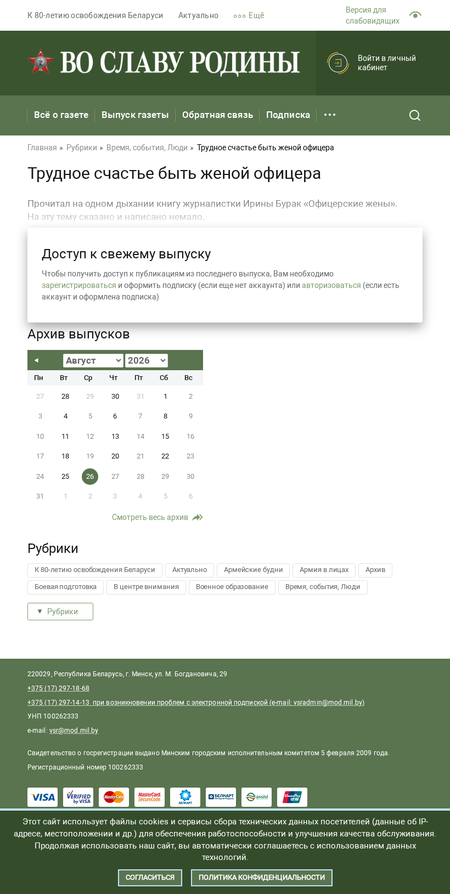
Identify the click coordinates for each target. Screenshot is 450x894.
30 (115, 396)
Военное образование (232, 586)
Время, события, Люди (323, 586)
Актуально (198, 15)
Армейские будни (253, 569)
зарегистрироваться (79, 285)
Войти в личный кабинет (387, 63)
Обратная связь (217, 114)
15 (165, 436)
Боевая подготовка (66, 586)
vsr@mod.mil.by (73, 730)
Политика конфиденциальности (262, 877)
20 (115, 456)
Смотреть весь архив (150, 517)
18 (65, 456)
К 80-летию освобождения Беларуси (95, 15)
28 (65, 396)
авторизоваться (331, 285)
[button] (256, 15)
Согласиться (150, 877)
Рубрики (62, 611)
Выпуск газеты (135, 114)
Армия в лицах (324, 569)
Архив (375, 569)
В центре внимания (146, 586)
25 (65, 476)
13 (115, 436)
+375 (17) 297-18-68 (58, 688)
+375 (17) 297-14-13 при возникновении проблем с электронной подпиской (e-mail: (160, 702)
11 (65, 436)
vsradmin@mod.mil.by (328, 702)
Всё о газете (61, 114)
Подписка (288, 114)
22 (165, 456)
